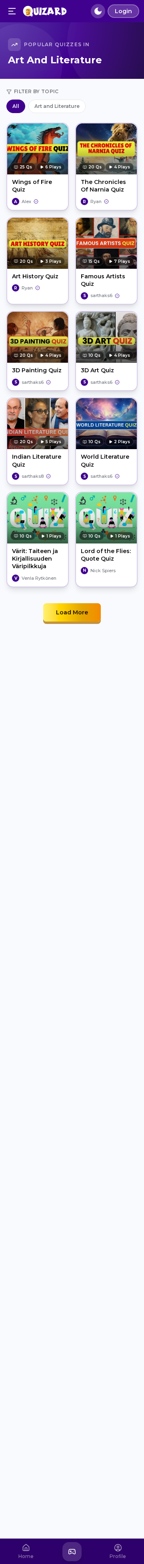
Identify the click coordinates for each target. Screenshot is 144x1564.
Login (123, 11)
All (15, 106)
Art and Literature (57, 106)
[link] (25, 201)
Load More (72, 612)
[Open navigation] (12, 11)
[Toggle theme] (98, 11)
